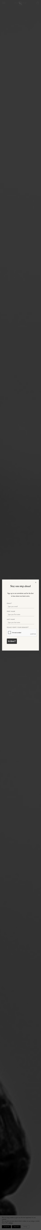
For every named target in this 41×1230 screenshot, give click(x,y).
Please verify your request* (18, 627)
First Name (11, 611)
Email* (9, 603)
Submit (12, 641)
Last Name (11, 619)
